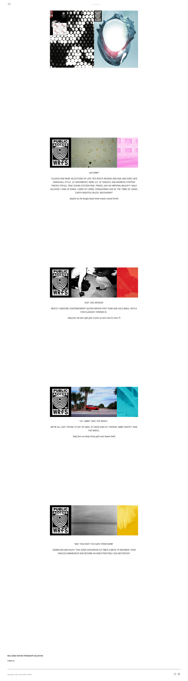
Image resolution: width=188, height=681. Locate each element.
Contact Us (10, 661)
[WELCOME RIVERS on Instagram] (175, 674)
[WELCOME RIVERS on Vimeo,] (179, 674)
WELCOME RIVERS (25, 675)
